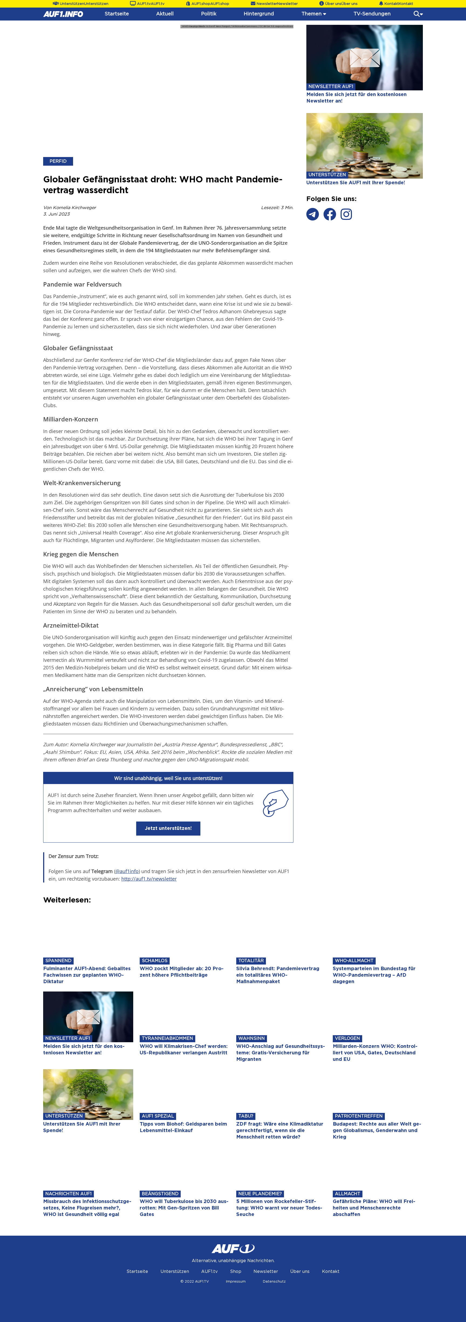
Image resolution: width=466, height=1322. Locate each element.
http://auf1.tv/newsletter (149, 878)
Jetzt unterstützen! (168, 828)
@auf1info (127, 871)
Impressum (236, 1281)
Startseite (117, 14)
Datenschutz (274, 1281)
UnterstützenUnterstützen (84, 4)
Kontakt (331, 1271)
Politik (208, 14)
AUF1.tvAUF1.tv (151, 4)
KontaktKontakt (399, 4)
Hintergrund (259, 14)
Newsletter (265, 1271)
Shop (235, 1271)
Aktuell (165, 14)
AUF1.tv (209, 1271)
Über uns (300, 1271)
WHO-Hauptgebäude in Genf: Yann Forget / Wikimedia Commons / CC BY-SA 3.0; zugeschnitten (237, 26)
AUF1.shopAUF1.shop (210, 4)
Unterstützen (174, 1271)
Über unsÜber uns (341, 4)
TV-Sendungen (372, 14)
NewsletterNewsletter (277, 4)
